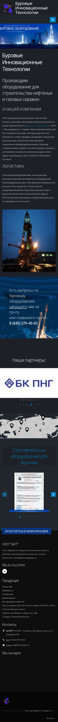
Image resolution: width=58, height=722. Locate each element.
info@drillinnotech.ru (21, 645)
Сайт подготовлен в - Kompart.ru (38, 710)
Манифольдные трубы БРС (13, 601)
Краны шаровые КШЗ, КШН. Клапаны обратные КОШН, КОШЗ (28, 605)
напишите (18, 306)
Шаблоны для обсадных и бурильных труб (19, 613)
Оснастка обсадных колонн (13, 609)
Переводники (7, 590)
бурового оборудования (37, 125)
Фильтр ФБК (7, 586)
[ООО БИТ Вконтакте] (4, 571)
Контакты (50, 718)
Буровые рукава (8, 598)
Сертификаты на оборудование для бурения (29, 456)
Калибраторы (7, 594)
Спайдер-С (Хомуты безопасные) (15, 616)
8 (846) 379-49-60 (17, 639)
